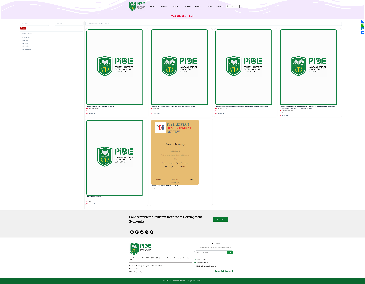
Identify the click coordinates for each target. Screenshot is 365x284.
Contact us (219, 6)
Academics (176, 6)
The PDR (209, 6)
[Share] (363, 33)
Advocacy (198, 6)
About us (153, 6)
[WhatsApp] (363, 25)
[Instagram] (146, 232)
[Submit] (230, 252)
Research (164, 6)
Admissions (188, 6)
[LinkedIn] (363, 29)
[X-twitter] (137, 232)
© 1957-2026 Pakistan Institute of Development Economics (182, 281)
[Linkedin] (151, 232)
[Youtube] (142, 232)
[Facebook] (132, 232)
